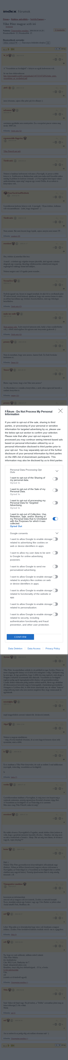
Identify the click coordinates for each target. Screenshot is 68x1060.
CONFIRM (20, 637)
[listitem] (34, 471)
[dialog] (34, 530)
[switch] (55, 478)
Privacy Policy (53, 648)
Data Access (34, 648)
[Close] (61, 412)
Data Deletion (15, 648)
